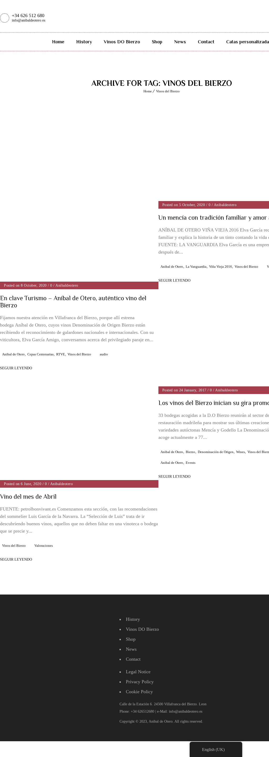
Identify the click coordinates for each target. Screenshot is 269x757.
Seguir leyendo (174, 280)
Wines (240, 452)
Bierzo (190, 452)
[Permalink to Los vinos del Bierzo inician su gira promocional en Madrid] (192, 382)
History (84, 41)
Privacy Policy (140, 681)
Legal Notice (138, 671)
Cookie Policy (139, 691)
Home (58, 41)
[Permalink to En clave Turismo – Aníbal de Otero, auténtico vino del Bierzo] (79, 280)
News (180, 41)
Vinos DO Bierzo (122, 41)
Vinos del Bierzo (168, 91)
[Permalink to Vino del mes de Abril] (65, 385)
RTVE (60, 354)
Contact (206, 41)
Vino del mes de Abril (28, 496)
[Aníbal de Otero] (158, 9)
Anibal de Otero (13, 354)
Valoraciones (43, 546)
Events (190, 463)
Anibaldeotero (66, 285)
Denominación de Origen (216, 452)
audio (104, 354)
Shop (157, 41)
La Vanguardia (196, 267)
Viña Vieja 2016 (220, 267)
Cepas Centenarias (40, 354)
